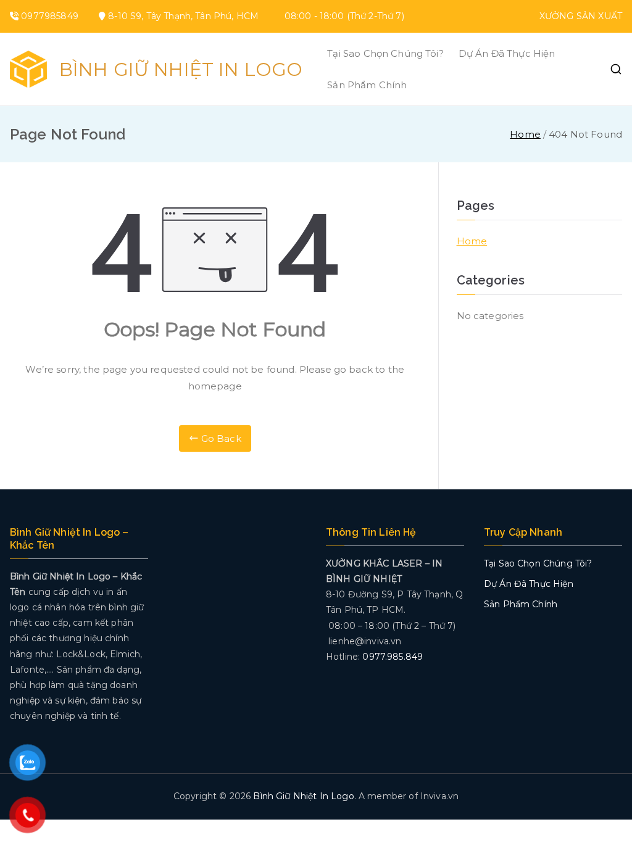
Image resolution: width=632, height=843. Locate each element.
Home (472, 241)
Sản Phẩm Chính (367, 85)
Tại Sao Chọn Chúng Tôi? (385, 53)
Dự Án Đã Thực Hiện (507, 53)
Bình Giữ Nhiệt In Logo (180, 69)
